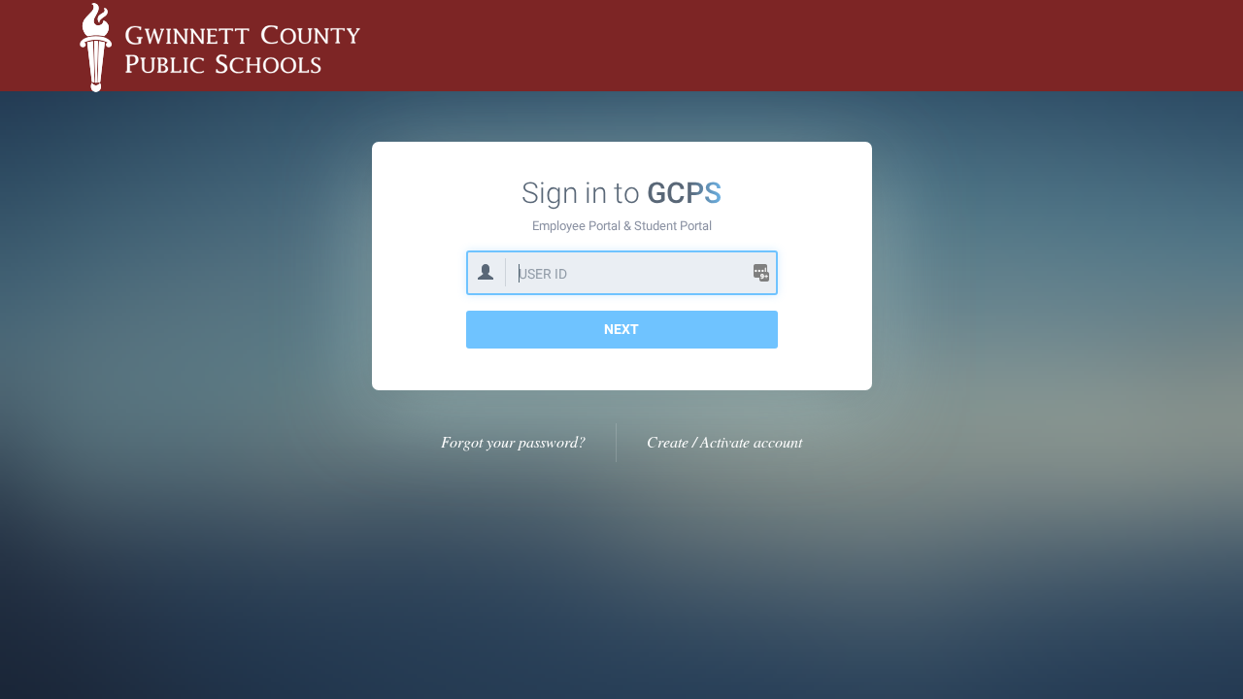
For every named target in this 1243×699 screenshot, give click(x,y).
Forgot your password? (513, 441)
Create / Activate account (724, 441)
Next (621, 329)
